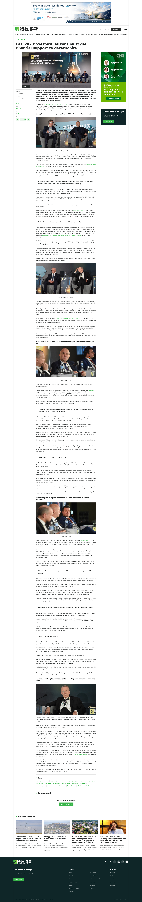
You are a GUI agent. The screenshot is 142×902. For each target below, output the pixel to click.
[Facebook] (17, 119)
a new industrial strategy (80, 754)
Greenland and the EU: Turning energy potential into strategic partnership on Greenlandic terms (113, 839)
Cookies (126, 899)
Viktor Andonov (71, 786)
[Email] (28, 119)
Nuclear (88, 34)
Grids (48, 34)
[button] (100, 29)
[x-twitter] (118, 862)
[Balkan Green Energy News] (26, 29)
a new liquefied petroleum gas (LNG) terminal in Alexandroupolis (61, 235)
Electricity (32, 34)
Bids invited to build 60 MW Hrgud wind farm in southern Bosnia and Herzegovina (28, 838)
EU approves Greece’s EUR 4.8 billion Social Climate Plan (55, 838)
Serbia (17, 104)
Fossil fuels (94, 34)
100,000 (92, 390)
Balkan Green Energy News (23, 109)
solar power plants (41, 786)
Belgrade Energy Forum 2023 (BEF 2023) (56, 104)
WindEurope (88, 786)
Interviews (123, 34)
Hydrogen (81, 34)
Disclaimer (113, 885)
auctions (46, 781)
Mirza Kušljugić (66, 783)
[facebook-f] (114, 862)
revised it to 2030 (78, 210)
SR (108, 29)
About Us (112, 882)
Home (16, 34)
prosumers (83, 783)
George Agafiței (91, 781)
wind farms (80, 786)
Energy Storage (73, 34)
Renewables (23, 34)
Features (116, 34)
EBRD (62, 781)
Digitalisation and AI (107, 34)
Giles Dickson (39, 783)
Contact (112, 876)
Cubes (51, 899)
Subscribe (116, 29)
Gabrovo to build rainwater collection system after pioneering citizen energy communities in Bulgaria (84, 839)
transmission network (60, 786)
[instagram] (122, 862)
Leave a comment (66, 804)
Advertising (113, 879)
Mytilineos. (70, 448)
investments (48, 783)
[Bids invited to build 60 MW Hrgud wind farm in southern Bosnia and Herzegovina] (29, 827)
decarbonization (54, 781)
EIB (66, 781)
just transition (56, 783)
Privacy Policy (117, 899)
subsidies (49, 786)
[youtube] (127, 862)
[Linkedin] (24, 119)
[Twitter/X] (21, 119)
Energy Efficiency (41, 34)
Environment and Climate (59, 34)
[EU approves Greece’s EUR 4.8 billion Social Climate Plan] (57, 827)
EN (105, 29)
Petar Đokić (75, 783)
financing (82, 781)
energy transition (73, 781)
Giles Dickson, (85, 540)
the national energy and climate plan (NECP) (70, 318)
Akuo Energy (39, 781)
